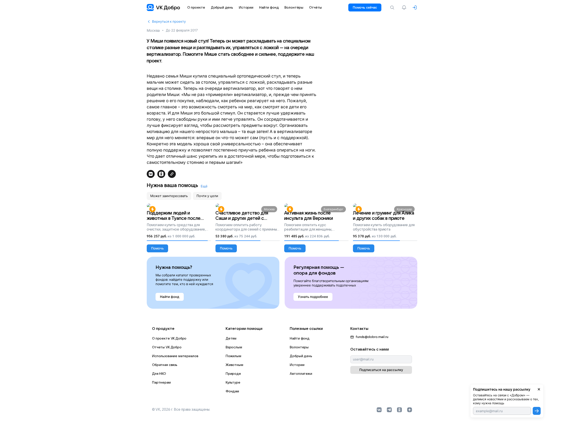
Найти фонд (300, 338)
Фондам (232, 391)
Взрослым (234, 347)
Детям (231, 338)
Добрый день (301, 356)
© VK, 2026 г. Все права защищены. (181, 410)
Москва (153, 30)
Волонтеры (299, 347)
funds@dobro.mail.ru (372, 337)
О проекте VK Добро (169, 338)
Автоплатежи (301, 373)
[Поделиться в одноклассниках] (161, 174)
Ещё (204, 186)
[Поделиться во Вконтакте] (151, 174)
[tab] (169, 196)
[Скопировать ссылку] (172, 174)
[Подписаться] (537, 411)
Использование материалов (175, 356)
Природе (233, 373)
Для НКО (159, 373)
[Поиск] (393, 7)
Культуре (233, 382)
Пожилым (233, 356)
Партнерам (161, 382)
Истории (297, 365)
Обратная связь (164, 365)
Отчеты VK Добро (167, 347)
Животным (234, 365)
